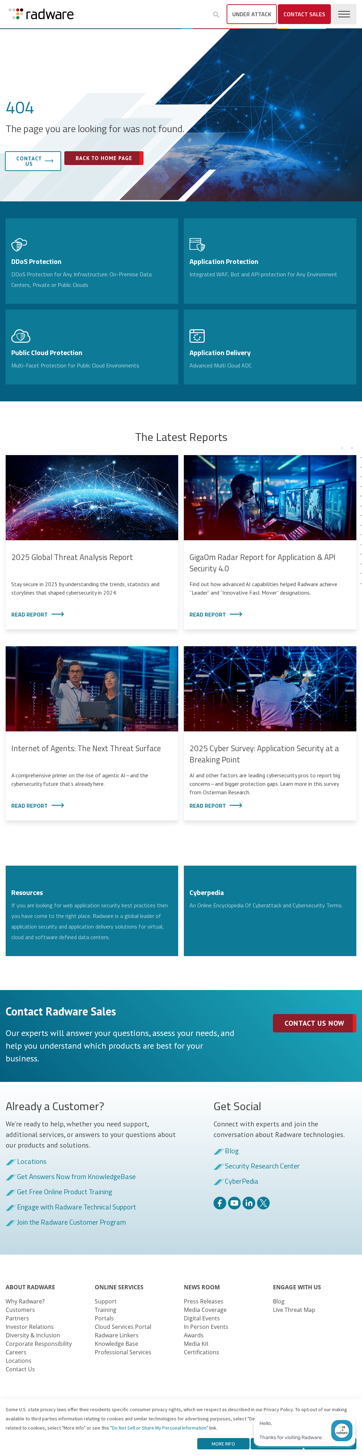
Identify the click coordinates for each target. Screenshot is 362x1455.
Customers (20, 1310)
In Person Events (206, 1327)
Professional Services (123, 1352)
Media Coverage (205, 1310)
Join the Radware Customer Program (71, 1222)
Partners (17, 1318)
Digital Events (202, 1318)
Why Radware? (25, 1301)
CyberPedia (241, 1181)
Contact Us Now (314, 1023)
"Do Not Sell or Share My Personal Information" (159, 1428)
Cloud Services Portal (123, 1327)
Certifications (201, 1352)
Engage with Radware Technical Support (76, 1207)
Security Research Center (262, 1166)
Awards (194, 1335)
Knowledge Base (116, 1344)
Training (105, 1310)
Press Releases (203, 1301)
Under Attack (251, 14)
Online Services (119, 1287)
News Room (202, 1287)
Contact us (29, 161)
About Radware (30, 1287)
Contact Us (20, 1369)
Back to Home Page (104, 158)
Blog (232, 1151)
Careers (16, 1352)
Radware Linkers (117, 1335)
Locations (31, 1162)
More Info (223, 1444)
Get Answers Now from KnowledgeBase (76, 1177)
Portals (104, 1318)
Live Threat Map (294, 1310)
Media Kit (196, 1344)
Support (106, 1301)
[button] (216, 15)
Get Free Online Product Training (64, 1192)
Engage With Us (297, 1287)
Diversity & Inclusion (33, 1335)
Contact (304, 14)
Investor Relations (30, 1327)
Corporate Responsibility (39, 1344)
